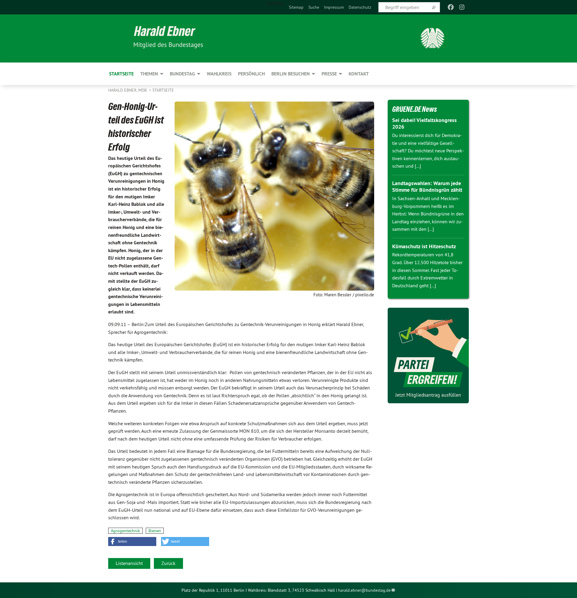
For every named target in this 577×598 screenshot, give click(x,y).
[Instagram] (462, 7)
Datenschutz (360, 7)
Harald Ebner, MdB (128, 90)
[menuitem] (296, 7)
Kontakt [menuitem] (359, 74)
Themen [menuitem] (149, 74)
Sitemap (296, 7)
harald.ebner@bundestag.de (364, 590)
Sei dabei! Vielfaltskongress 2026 (424, 123)
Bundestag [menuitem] (182, 74)
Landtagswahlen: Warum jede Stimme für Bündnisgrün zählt (427, 187)
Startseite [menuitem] (275, 3)
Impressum (334, 7)
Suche (313, 7)
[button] (132, 541)
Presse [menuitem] (329, 74)
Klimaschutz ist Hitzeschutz (424, 246)
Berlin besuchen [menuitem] (290, 74)
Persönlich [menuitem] (251, 74)
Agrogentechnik (125, 530)
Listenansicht (129, 563)
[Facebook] (451, 7)
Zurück (168, 563)
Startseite (163, 90)
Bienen (154, 530)
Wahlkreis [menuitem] (219, 74)
